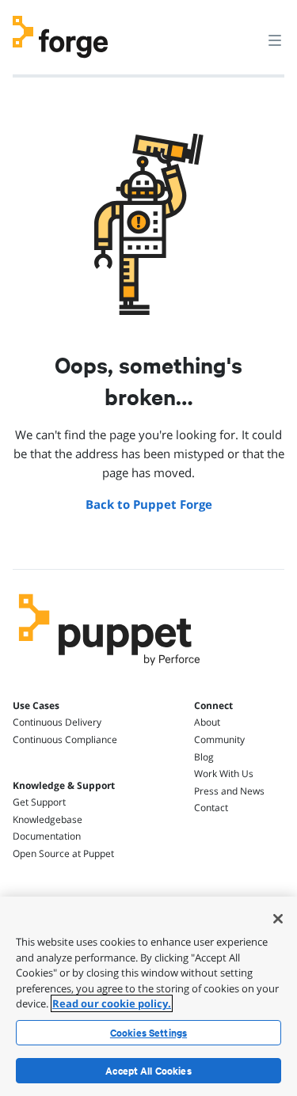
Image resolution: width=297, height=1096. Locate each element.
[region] (148, 996)
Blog (204, 757)
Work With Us (223, 773)
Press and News (229, 791)
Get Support (39, 802)
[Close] (278, 918)
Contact (211, 807)
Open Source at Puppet (63, 853)
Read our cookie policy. (111, 1003)
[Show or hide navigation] (275, 39)
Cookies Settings (148, 1032)
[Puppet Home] (110, 669)
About (207, 722)
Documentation (47, 836)
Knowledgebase (47, 819)
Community (219, 739)
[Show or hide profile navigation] (245, 31)
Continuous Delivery (57, 722)
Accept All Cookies (148, 1070)
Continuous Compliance (65, 739)
